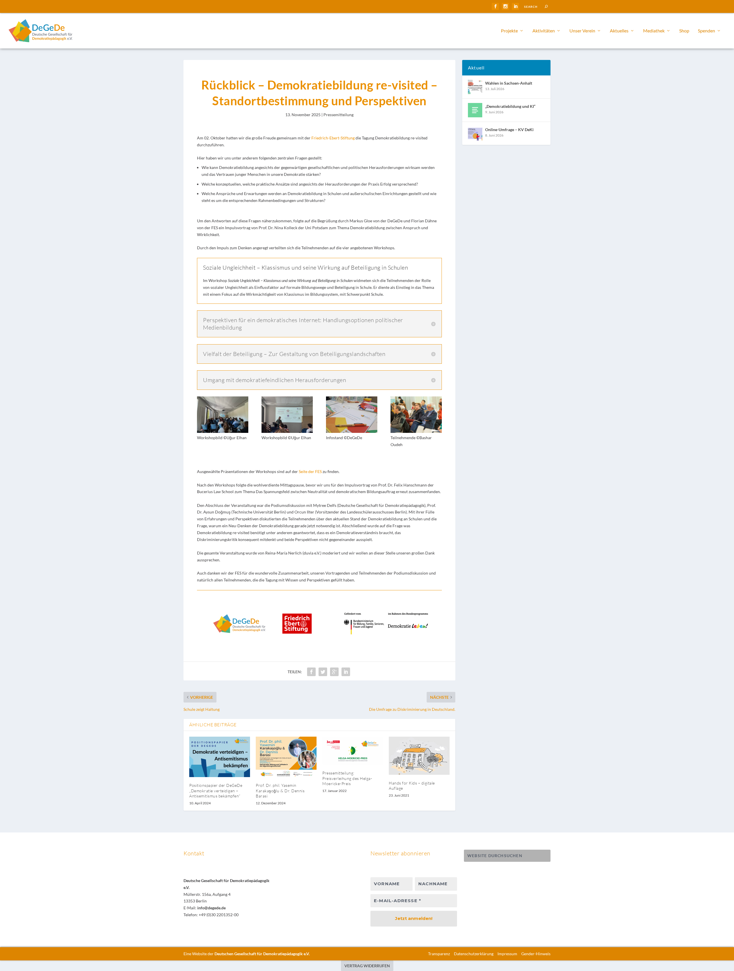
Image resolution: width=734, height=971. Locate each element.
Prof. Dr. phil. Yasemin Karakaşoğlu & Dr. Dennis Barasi (280, 790)
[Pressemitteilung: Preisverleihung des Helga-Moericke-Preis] (352, 751)
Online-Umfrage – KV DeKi (509, 129)
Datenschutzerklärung (473, 953)
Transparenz (439, 953)
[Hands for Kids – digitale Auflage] (419, 756)
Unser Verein (582, 30)
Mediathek (654, 30)
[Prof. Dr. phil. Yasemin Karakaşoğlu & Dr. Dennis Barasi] (286, 757)
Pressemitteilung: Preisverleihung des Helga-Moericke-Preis (347, 778)
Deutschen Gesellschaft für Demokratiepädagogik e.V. (262, 953)
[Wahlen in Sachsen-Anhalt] (475, 87)
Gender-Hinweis (535, 953)
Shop (684, 30)
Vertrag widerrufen (367, 965)
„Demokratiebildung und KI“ (510, 106)
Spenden (706, 30)
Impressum (507, 953)
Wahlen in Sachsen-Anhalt (508, 83)
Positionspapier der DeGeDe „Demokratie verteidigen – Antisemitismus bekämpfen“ (215, 790)
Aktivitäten (543, 30)
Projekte (509, 30)
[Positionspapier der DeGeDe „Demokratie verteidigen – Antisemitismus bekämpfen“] (219, 757)
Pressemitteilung (338, 114)
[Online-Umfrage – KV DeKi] (475, 133)
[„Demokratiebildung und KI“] (475, 110)
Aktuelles (619, 30)
